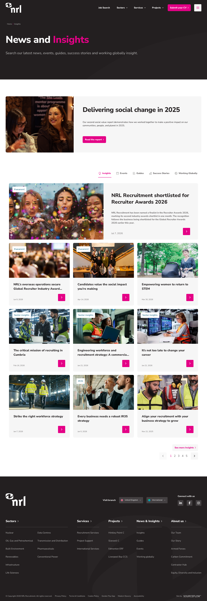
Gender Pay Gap (108, 596)
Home (9, 24)
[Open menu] (197, 7)
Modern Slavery (124, 596)
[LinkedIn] (180, 503)
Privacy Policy (60, 596)
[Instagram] (198, 503)
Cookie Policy (93, 596)
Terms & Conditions (77, 596)
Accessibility (139, 596)
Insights (17, 24)
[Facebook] (189, 503)
